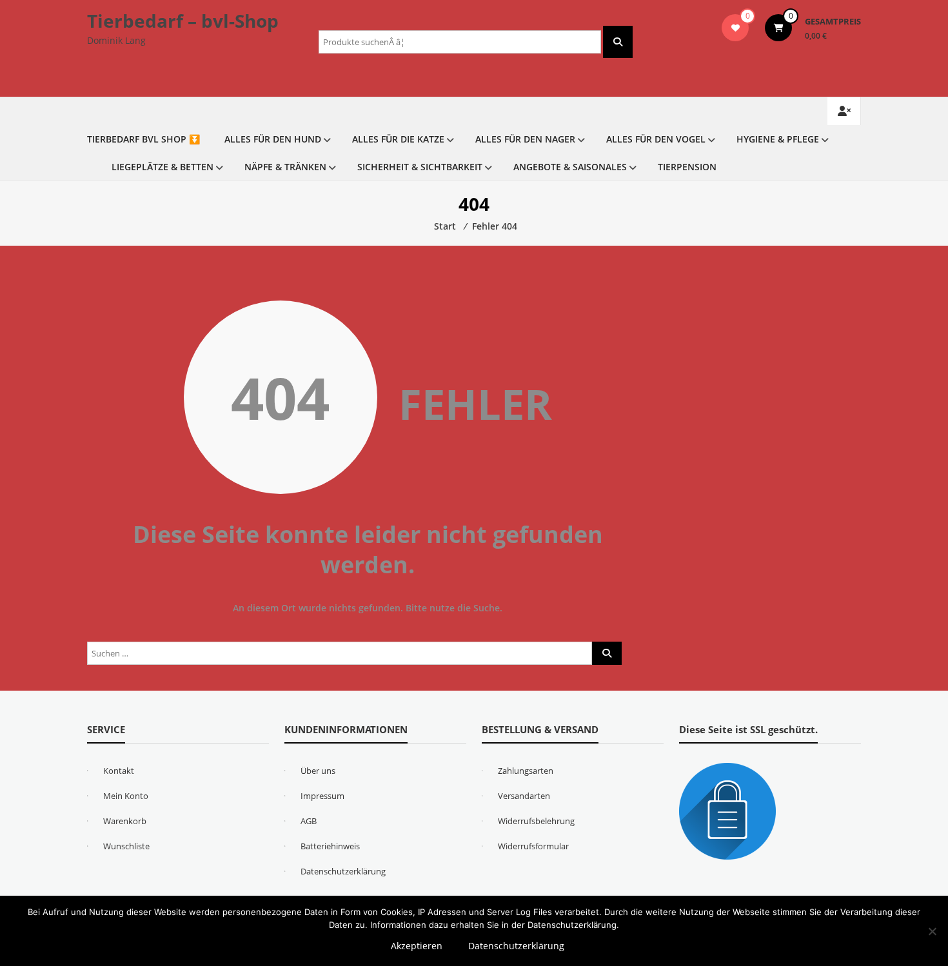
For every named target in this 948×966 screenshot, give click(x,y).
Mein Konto (125, 796)
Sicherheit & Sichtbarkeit (419, 167)
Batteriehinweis (330, 846)
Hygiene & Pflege (777, 139)
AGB (309, 821)
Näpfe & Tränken (285, 167)
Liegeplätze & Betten (162, 167)
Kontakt (118, 770)
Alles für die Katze (398, 139)
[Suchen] (618, 42)
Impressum (322, 796)
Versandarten (524, 796)
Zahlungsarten (525, 770)
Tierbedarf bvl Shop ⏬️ (143, 139)
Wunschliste (126, 846)
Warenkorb (124, 821)
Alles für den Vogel (656, 139)
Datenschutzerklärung (343, 871)
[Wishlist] (735, 28)
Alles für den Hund (272, 139)
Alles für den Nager (525, 139)
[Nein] (931, 931)
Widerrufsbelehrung (536, 821)
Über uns (318, 770)
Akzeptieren (416, 946)
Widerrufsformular (533, 846)
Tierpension (687, 167)
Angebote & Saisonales (570, 167)
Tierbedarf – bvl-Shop (183, 20)
